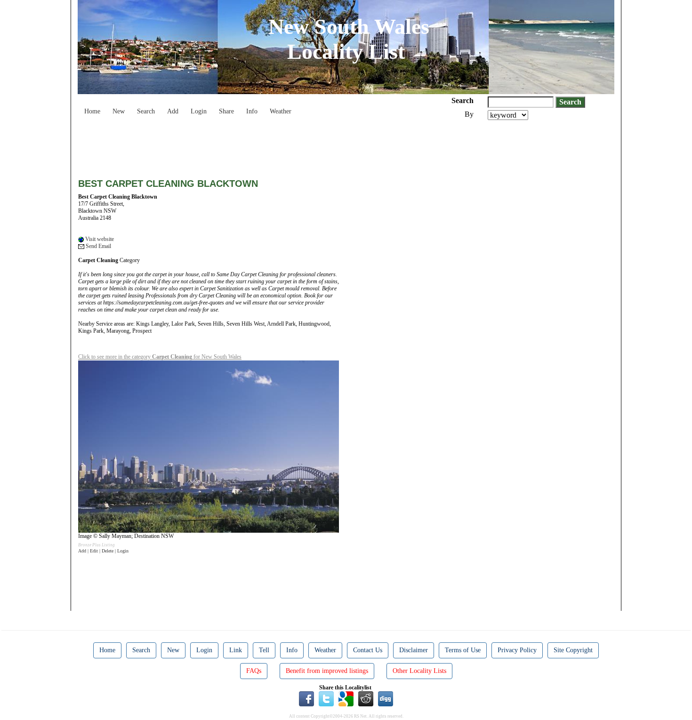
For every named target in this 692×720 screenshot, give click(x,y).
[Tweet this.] (326, 698)
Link (235, 650)
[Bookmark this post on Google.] (346, 698)
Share (226, 111)
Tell (264, 650)
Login (199, 111)
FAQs (253, 670)
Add (172, 111)
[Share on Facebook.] (306, 698)
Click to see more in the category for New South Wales (159, 356)
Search (146, 111)
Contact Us (367, 650)
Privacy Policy (517, 650)
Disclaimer (413, 650)
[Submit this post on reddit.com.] (366, 698)
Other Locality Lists (419, 670)
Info (251, 111)
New (119, 111)
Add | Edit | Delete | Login (103, 550)
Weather (280, 111)
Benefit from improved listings (327, 670)
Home (92, 111)
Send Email (97, 246)
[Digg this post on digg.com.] (385, 698)
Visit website (99, 239)
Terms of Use (463, 650)
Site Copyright (573, 650)
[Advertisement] (249, 146)
